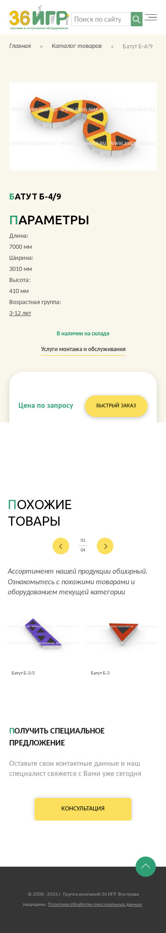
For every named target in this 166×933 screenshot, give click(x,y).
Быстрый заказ (116, 406)
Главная (20, 46)
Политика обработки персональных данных (95, 904)
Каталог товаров (77, 46)
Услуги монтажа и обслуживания (83, 349)
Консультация (83, 808)
